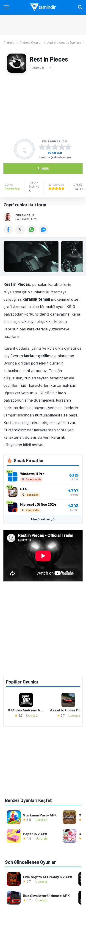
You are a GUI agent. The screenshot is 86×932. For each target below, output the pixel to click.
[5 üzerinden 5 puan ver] (68, 147)
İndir (43, 168)
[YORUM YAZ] (44, 232)
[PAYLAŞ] (9, 232)
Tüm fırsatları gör (43, 519)
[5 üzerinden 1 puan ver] (42, 147)
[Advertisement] (43, 106)
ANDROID (38, 67)
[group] (43, 257)
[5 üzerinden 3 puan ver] (55, 147)
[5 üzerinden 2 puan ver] (48, 147)
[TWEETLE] (21, 232)
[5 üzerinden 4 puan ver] (61, 147)
